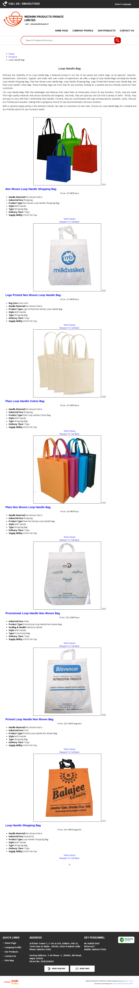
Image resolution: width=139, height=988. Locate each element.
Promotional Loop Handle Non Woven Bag (32, 613)
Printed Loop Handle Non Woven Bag (29, 719)
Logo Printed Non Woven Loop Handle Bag (33, 295)
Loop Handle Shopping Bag (23, 825)
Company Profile (83, 31)
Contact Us (127, 31)
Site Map (9, 960)
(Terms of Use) (128, 981)
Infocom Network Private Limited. (123, 983)
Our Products (107, 31)
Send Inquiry (69, 219)
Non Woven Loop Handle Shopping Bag (30, 189)
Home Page (61, 31)
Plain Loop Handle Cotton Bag (24, 401)
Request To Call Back (69, 222)
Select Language (123, 4)
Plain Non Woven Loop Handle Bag (27, 507)
